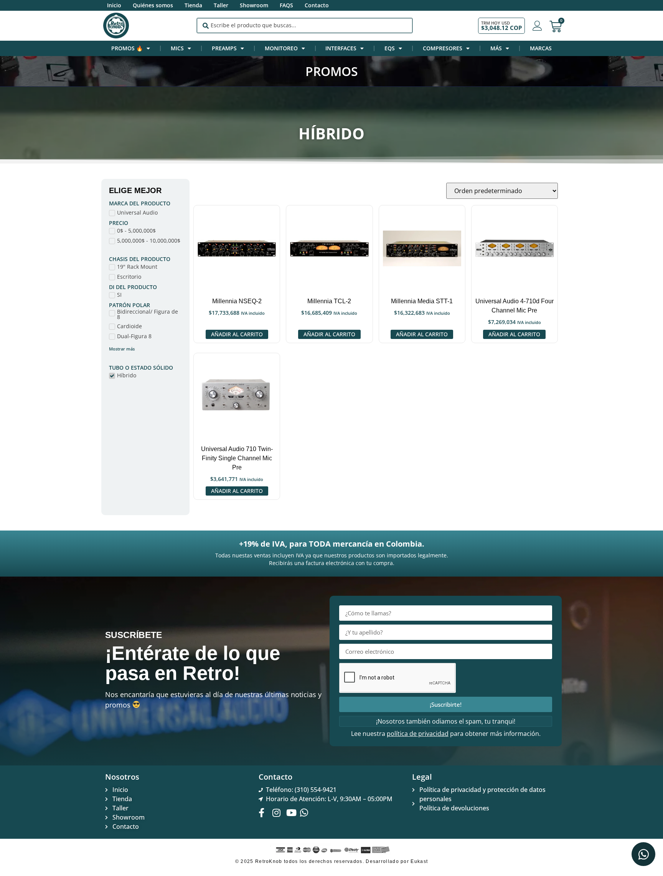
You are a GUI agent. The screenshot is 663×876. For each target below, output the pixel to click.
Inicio (114, 5)
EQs (389, 48)
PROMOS (331, 71)
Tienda (193, 5)
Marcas (541, 48)
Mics (177, 48)
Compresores (442, 48)
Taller (221, 5)
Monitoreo (281, 48)
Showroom (254, 5)
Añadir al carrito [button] (237, 334)
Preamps (224, 48)
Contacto (317, 5)
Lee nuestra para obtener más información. (446, 733)
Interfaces (340, 48)
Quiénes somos (153, 5)
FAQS (286, 5)
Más (496, 48)
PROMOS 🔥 (127, 48)
